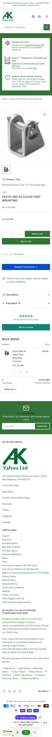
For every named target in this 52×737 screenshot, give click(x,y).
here (35, 68)
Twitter (5, 510)
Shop (4, 561)
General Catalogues (11, 554)
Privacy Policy (9, 576)
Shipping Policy (9, 583)
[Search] (47, 27)
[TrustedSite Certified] (10, 732)
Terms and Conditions (13, 587)
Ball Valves (9, 668)
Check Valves (19, 671)
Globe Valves (35, 671)
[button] (8, 254)
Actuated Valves (10, 543)
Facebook (7, 504)
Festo (4, 192)
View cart (9, 389)
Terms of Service (10, 595)
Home (4, 99)
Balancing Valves (30, 678)
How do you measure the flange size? (20, 569)
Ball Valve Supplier (11, 547)
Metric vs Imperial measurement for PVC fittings (25, 572)
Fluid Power (35, 625)
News (5, 558)
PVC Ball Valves (9, 550)
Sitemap (6, 591)
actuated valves (17, 625)
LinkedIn (6, 522)
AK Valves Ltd (20, 701)
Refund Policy (9, 580)
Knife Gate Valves (23, 675)
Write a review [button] (26, 327)
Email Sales (7, 491)
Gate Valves (24, 668)
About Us (6, 539)
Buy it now (26, 241)
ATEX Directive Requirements (16, 602)
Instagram (7, 516)
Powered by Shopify (36, 701)
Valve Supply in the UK (13, 598)
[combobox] (26, 27)
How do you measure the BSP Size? (19, 565)
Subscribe (42, 426)
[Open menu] (47, 16)
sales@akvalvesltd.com (34, 45)
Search (5, 536)
